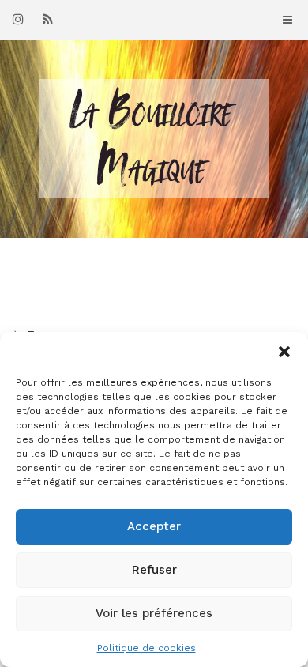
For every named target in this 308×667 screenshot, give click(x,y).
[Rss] (47, 19)
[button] (284, 352)
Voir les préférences (154, 613)
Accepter (154, 526)
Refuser (154, 570)
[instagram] (18, 19)
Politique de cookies (146, 648)
